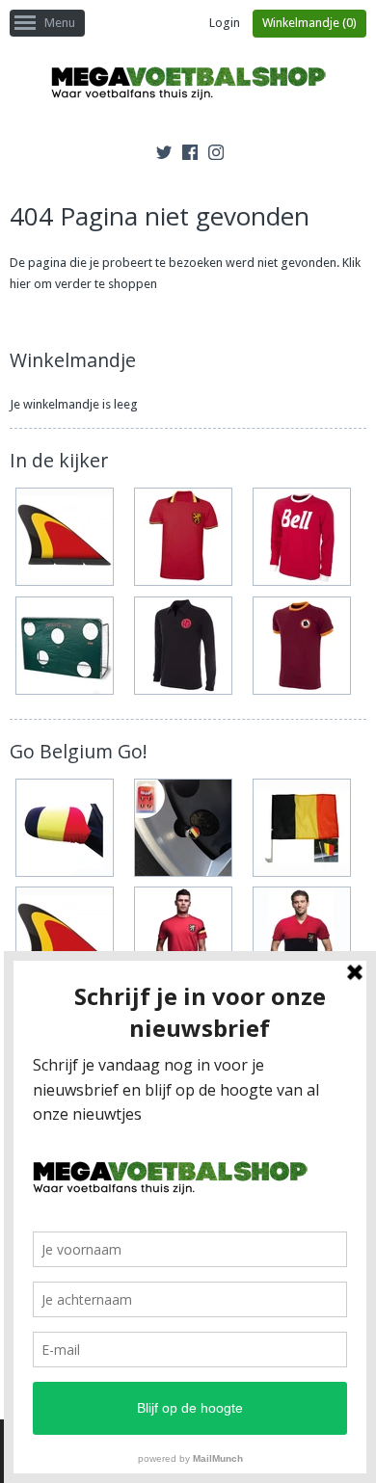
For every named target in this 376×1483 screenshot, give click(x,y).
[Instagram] (216, 155)
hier (20, 284)
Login (224, 22)
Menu (59, 22)
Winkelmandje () (309, 22)
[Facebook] (190, 155)
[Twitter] (164, 155)
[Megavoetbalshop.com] (188, 86)
